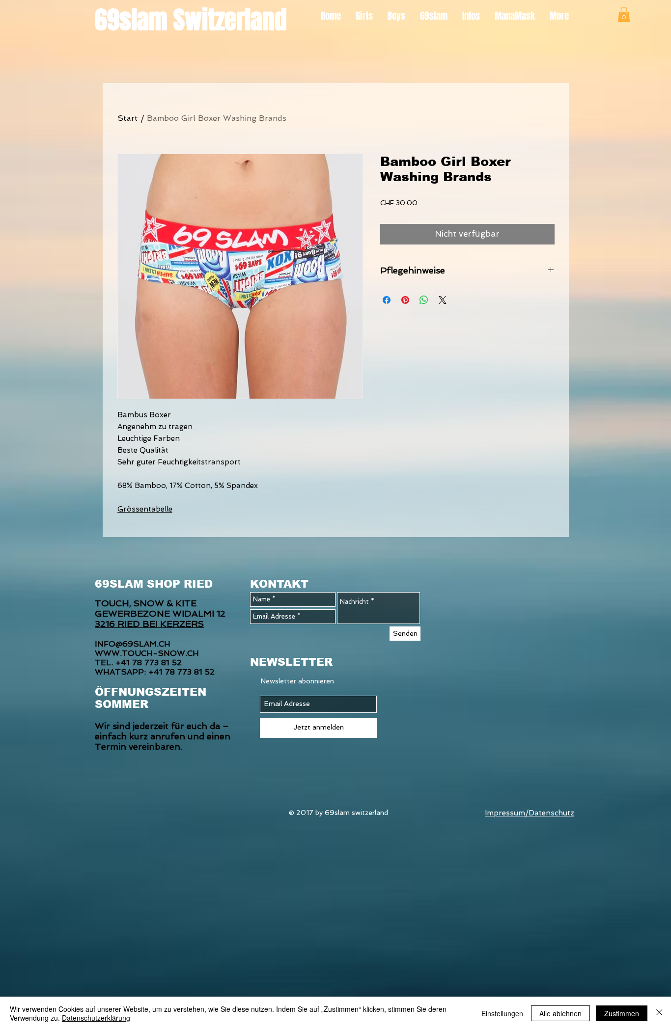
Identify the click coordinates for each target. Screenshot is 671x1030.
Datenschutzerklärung (96, 1018)
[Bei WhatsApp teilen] (424, 300)
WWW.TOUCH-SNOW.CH (147, 653)
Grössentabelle (144, 509)
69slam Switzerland (191, 20)
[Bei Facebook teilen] (386, 300)
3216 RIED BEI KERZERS (149, 624)
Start (127, 118)
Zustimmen (621, 1013)
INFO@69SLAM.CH (132, 644)
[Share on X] (442, 300)
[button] (623, 14)
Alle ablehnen (560, 1013)
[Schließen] (659, 1013)
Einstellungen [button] (502, 1013)
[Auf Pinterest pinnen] (405, 300)
